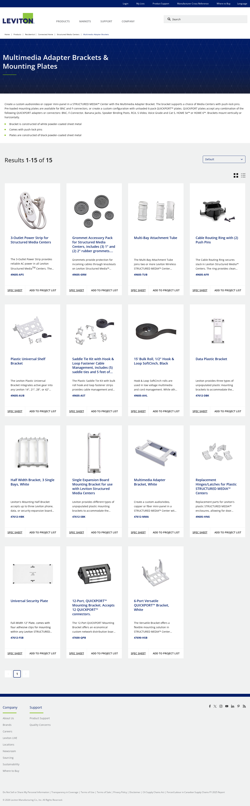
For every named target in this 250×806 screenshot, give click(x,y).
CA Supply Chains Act (153, 792)
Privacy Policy (120, 792)
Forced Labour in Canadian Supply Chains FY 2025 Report (196, 792)
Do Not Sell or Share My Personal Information (26, 792)
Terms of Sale (104, 792)
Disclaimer (134, 792)
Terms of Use (87, 792)
